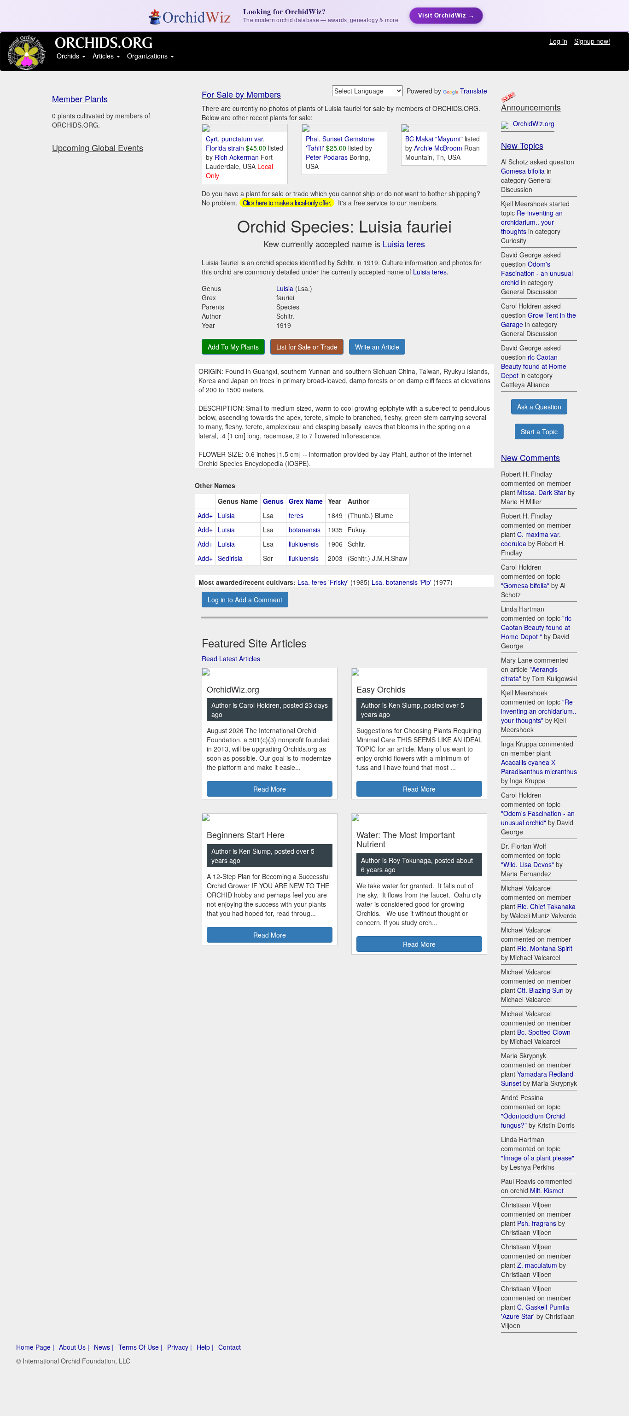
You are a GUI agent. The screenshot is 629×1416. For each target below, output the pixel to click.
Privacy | (179, 1347)
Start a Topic (539, 431)
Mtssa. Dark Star (541, 492)
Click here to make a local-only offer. (287, 202)
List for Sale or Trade (307, 346)
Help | (205, 1347)
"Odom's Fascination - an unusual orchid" (538, 818)
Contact (229, 1347)
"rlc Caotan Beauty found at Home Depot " (536, 627)
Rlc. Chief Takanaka (546, 906)
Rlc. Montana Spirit (544, 948)
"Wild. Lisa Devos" (527, 864)
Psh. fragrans (536, 1223)
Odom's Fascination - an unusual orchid (537, 273)
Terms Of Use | (140, 1347)
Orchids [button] (69, 55)
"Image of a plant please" (537, 1157)
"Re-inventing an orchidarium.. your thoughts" (539, 711)
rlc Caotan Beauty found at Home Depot (533, 366)
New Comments (530, 457)
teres (296, 515)
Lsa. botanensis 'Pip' (401, 582)
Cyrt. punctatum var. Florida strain (235, 143)
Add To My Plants (233, 346)
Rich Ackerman (238, 157)
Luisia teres (404, 244)
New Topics (522, 145)
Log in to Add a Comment (245, 599)
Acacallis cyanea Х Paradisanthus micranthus (539, 767)
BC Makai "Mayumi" (434, 138)
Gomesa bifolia (523, 170)
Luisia (284, 288)
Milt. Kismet (547, 1190)
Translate (473, 90)
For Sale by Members (241, 94)
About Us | (74, 1347)
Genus (273, 501)
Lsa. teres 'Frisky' (323, 582)
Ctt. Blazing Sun (540, 990)
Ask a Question (539, 406)
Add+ (205, 515)
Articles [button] (104, 55)
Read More (269, 788)
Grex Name (306, 501)
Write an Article (377, 346)
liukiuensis (304, 543)
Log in (558, 41)
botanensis (304, 529)
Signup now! (592, 41)
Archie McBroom (439, 147)
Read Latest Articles (231, 658)
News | (104, 1347)
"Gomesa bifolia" (525, 585)
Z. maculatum (537, 1265)
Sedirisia (230, 558)
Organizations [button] (148, 55)
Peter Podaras (327, 157)
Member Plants (80, 99)
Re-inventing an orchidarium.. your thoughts (532, 222)
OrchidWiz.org (533, 123)
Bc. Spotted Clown (544, 1032)
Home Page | (35, 1347)
